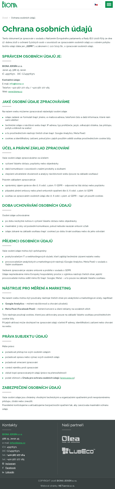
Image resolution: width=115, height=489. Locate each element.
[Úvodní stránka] (12, 4)
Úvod (5, 17)
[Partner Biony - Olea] (71, 440)
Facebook (11, 468)
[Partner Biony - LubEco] (78, 451)
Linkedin (10, 472)
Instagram (11, 463)
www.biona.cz (15, 91)
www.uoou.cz (67, 378)
